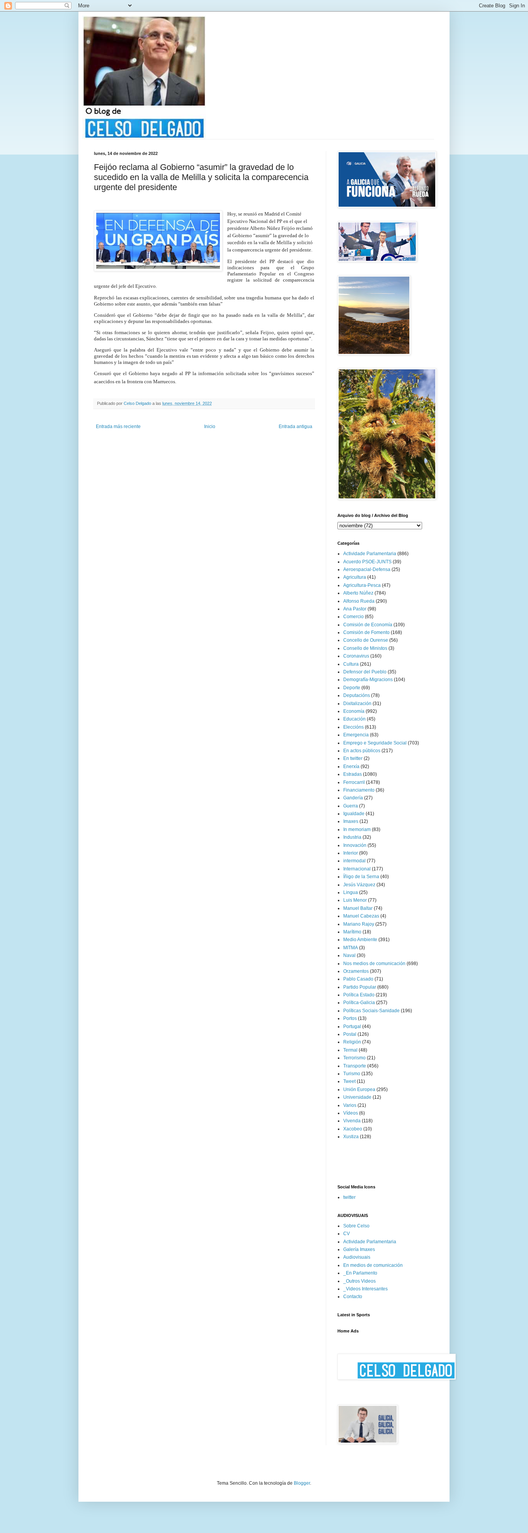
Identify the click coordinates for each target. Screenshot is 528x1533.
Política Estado (359, 995)
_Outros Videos (359, 1281)
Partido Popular (359, 987)
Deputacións (356, 695)
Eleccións (353, 727)
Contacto (352, 1296)
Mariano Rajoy (358, 924)
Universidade (357, 1097)
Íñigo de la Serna (361, 876)
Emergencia (356, 735)
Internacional (357, 869)
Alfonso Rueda (359, 601)
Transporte (354, 1066)
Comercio (353, 616)
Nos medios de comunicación (374, 963)
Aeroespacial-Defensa (366, 569)
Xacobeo (352, 1129)
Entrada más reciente (118, 426)
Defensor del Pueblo (365, 672)
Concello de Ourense (365, 640)
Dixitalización (357, 703)
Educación (354, 719)
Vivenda (352, 1120)
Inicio (209, 426)
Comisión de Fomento (366, 632)
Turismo (351, 1073)
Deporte (351, 687)
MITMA (350, 947)
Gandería (353, 797)
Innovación (354, 845)
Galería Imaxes (359, 1249)
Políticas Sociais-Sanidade (371, 1010)
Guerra (350, 806)
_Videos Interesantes (365, 1289)
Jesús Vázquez (359, 884)
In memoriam (357, 829)
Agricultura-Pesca (362, 585)
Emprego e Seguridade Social (375, 743)
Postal (349, 1034)
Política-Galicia (359, 1002)
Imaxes (350, 821)
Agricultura (354, 577)
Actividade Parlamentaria (369, 553)
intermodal (354, 860)
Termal (350, 1050)
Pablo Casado (358, 979)
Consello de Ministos (365, 648)
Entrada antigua (295, 426)
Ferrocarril (354, 782)
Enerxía (351, 766)
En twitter (353, 758)
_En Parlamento (360, 1273)
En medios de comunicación (373, 1265)
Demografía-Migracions (368, 679)
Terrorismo (354, 1058)
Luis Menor (355, 900)
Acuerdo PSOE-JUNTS (367, 561)
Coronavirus (356, 656)
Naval (349, 955)
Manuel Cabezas (361, 916)
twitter (349, 1197)
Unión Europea (359, 1089)
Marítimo (352, 932)
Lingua (350, 892)
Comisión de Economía (367, 624)
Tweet (349, 1081)
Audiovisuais (356, 1257)
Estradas (352, 774)
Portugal (352, 1026)
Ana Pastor (354, 609)
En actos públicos (361, 750)
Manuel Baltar (358, 908)
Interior (350, 853)
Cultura (351, 664)
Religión (352, 1042)
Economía (353, 711)
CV (346, 1233)
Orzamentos (356, 971)
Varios (349, 1105)
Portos (350, 1018)
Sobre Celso (356, 1226)
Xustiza (351, 1136)
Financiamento (359, 790)
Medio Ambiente (360, 939)
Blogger (302, 1483)
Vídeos (350, 1113)
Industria (352, 837)
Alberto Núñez (358, 593)
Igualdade (353, 813)
